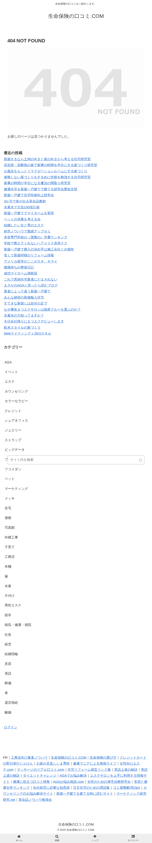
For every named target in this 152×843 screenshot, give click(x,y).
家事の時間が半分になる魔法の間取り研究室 (37, 183)
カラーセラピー (16, 401)
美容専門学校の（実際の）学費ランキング (35, 237)
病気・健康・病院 (18, 625)
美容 (8, 664)
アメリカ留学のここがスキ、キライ (30, 261)
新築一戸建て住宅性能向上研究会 (29, 195)
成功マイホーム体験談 (20, 273)
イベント (11, 372)
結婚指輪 (11, 654)
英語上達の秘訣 (126, 770)
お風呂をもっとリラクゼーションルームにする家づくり (45, 171)
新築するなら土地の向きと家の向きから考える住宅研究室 (47, 159)
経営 (8, 644)
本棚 (8, 566)
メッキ (10, 498)
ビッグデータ (15, 450)
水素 (8, 586)
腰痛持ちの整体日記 (19, 267)
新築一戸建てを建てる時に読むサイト (84, 793)
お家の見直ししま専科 (53, 763)
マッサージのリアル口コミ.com (40, 770)
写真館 (10, 527)
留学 (8, 615)
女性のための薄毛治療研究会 (109, 782)
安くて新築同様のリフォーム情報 (29, 255)
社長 (8, 635)
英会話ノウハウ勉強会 (35, 800)
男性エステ (13, 605)
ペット (10, 479)
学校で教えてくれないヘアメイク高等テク (35, 243)
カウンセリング (16, 391)
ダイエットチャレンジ (39, 775)
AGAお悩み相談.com (68, 782)
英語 (8, 673)
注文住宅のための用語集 (91, 788)
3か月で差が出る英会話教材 (25, 201)
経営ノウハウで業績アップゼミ (27, 231)
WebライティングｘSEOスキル (27, 333)
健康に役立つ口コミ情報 (31, 782)
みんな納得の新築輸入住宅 (24, 297)
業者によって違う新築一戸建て (27, 291)
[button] (140, 460)
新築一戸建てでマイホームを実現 (29, 213)
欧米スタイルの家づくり (22, 327)
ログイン (10, 727)
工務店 (10, 557)
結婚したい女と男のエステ (24, 225)
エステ (10, 381)
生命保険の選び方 (103, 757)
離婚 (8, 712)
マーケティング (16, 489)
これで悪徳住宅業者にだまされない (30, 279)
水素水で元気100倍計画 (21, 207)
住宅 (8, 508)
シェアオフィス (16, 420)
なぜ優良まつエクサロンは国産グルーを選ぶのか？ (42, 309)
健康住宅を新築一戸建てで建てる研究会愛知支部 (40, 189)
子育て (10, 547)
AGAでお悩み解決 (73, 775)
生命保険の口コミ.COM (68, 757)
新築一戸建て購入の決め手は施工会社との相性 (39, 249)
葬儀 (8, 683)
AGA (8, 362)
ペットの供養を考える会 (22, 219)
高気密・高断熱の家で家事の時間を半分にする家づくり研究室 (50, 165)
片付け (10, 596)
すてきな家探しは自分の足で (25, 303)
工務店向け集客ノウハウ (29, 757)
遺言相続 (11, 702)
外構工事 (11, 537)
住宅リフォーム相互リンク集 (89, 770)
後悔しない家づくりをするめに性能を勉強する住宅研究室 (47, 177)
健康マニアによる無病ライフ (94, 763)
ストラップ (13, 440)
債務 (8, 518)
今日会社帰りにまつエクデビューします (34, 321)
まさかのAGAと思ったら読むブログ (31, 285)
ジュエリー (13, 430)
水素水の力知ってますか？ (24, 315)
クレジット (13, 411)
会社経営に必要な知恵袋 (51, 788)
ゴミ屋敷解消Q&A (126, 788)
